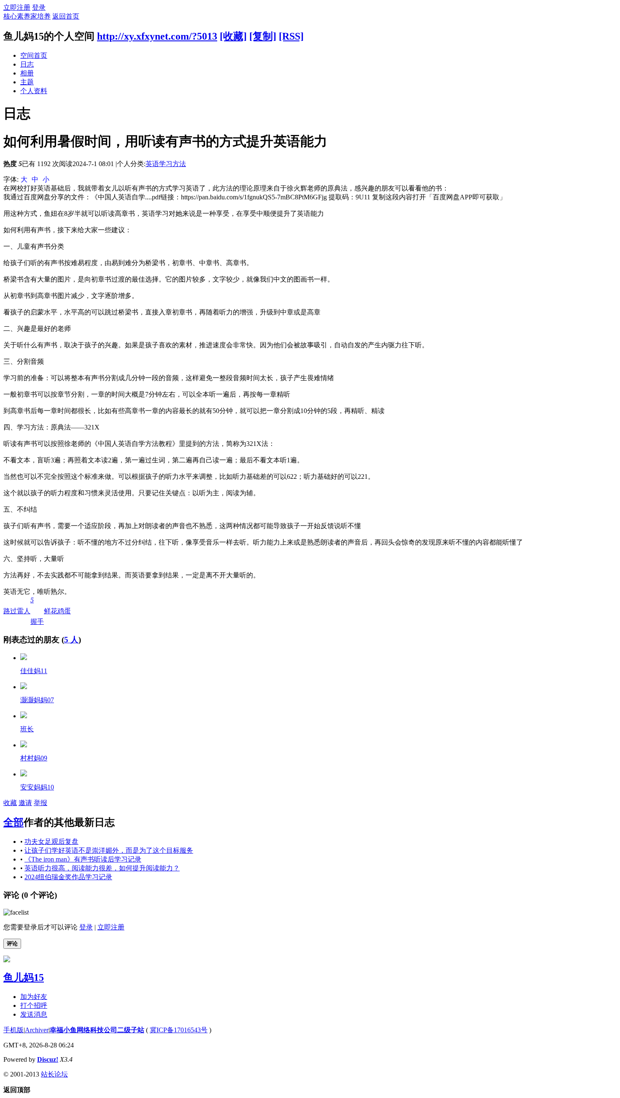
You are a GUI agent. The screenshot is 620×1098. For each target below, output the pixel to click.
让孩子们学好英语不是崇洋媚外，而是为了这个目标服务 (108, 850)
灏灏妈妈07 (37, 699)
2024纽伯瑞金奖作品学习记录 (68, 877)
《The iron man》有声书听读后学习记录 (82, 859)
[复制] (262, 36)
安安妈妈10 (37, 787)
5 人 (71, 639)
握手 (37, 610)
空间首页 (33, 55)
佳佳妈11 (33, 670)
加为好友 (33, 996)
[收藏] (233, 36)
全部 (13, 822)
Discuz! (47, 1059)
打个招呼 (33, 1005)
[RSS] (291, 36)
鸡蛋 (64, 611)
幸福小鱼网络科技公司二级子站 (97, 1030)
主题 (27, 82)
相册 (27, 73)
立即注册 (16, 7)
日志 (27, 64)
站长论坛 (54, 1074)
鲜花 (50, 611)
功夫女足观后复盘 (51, 841)
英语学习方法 (166, 163)
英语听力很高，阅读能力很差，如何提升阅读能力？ (102, 868)
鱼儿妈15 (23, 977)
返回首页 (65, 16)
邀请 (25, 802)
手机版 (13, 1030)
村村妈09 (33, 758)
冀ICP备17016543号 (179, 1030)
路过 (10, 611)
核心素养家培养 (27, 16)
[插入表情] (16, 912)
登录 (39, 7)
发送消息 (33, 1014)
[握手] (23, 657)
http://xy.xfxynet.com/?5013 (157, 36)
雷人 (23, 611)
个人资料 (33, 90)
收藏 (10, 802)
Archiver (37, 1030)
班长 (27, 729)
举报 (40, 802)
